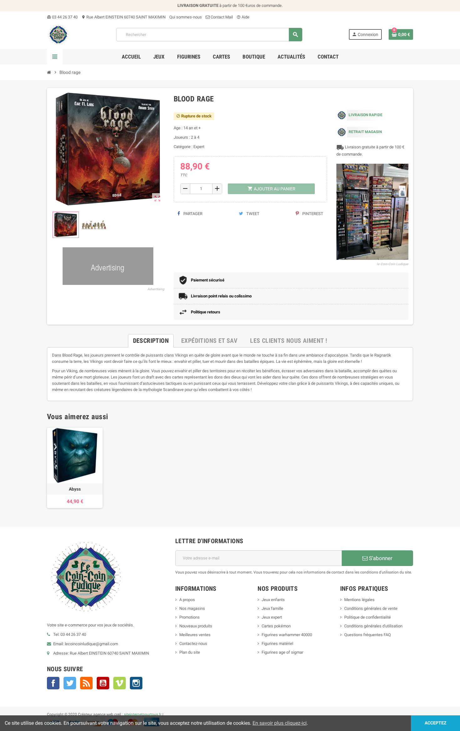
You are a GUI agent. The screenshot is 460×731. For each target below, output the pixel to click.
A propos (187, 599)
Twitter (70, 683)
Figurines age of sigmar (282, 652)
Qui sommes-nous (185, 17)
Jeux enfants (273, 599)
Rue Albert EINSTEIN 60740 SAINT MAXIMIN (123, 17)
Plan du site (189, 652)
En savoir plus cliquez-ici (280, 723)
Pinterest (312, 213)
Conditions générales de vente (370, 608)
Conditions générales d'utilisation (373, 626)
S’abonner (380, 558)
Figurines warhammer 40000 (287, 634)
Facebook (53, 683)
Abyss (75, 489)
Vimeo (119, 683)
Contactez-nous (193, 643)
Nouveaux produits (195, 626)
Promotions (189, 617)
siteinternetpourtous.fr (142, 714)
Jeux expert (272, 617)
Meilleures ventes (195, 634)
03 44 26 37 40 (62, 17)
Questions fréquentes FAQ (367, 634)
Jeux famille (272, 608)
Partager (192, 213)
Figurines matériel (277, 643)
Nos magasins (192, 608)
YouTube (103, 683)
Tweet (252, 213)
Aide (243, 17)
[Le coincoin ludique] (58, 34)
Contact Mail (221, 17)
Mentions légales (359, 599)
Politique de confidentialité (367, 617)
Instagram (136, 683)
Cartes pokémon (276, 626)
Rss (86, 683)
